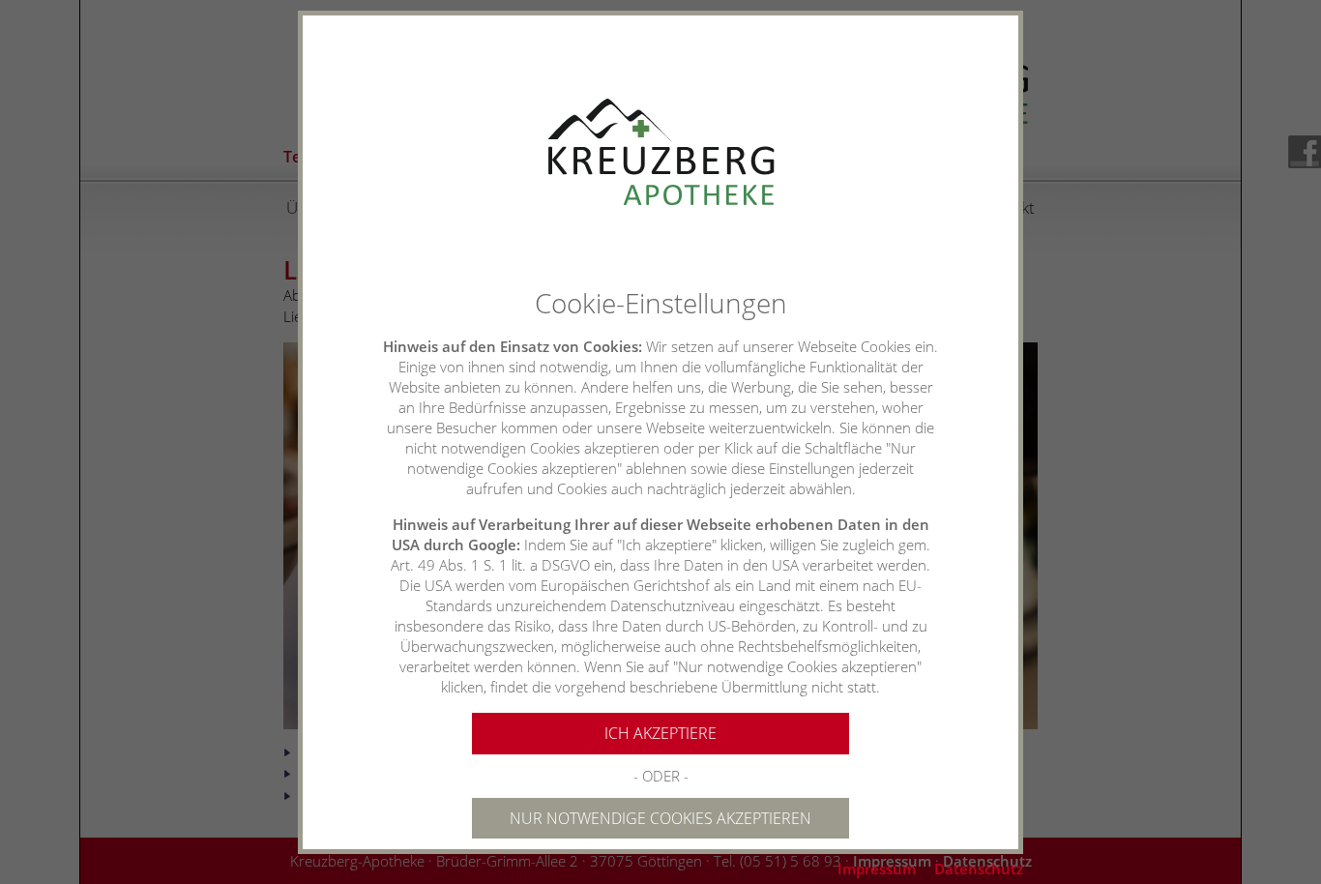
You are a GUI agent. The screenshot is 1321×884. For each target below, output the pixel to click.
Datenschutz (978, 868)
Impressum (876, 868)
